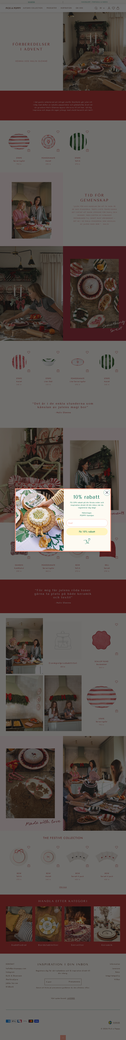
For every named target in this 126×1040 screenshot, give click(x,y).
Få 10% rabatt (87, 531)
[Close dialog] (107, 492)
